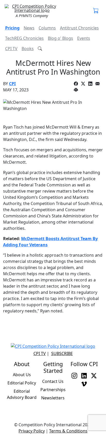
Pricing (12, 28)
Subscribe (62, 353)
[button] (96, 11)
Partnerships (53, 389)
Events (83, 38)
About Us (22, 374)
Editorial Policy (21, 383)
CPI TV (11, 48)
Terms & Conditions (68, 431)
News (29, 28)
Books (28, 48)
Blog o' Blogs (60, 38)
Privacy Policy (32, 431)
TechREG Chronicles (24, 38)
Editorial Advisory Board (22, 394)
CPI (12, 83)
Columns (47, 28)
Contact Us (53, 381)
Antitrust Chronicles (79, 28)
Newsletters (53, 398)
